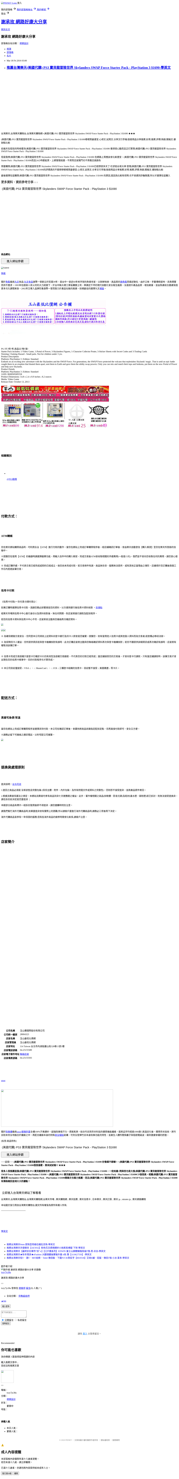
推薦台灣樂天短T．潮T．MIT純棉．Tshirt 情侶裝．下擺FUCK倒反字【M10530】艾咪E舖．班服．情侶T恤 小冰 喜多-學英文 (68, 1258)
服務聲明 (116, 1440)
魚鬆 (3, 273)
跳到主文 (5, 29)
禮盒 (102, 288)
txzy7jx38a (6, 1272)
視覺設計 (24, 43)
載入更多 (6, 1306)
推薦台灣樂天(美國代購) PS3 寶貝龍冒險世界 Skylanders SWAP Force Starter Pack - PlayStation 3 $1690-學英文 (89, 67)
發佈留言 (6, 1323)
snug (3, 1080)
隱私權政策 (105, 1440)
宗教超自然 (24, 1296)
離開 (16, 1473)
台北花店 (16, 784)
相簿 (9, 49)
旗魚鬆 (123, 282)
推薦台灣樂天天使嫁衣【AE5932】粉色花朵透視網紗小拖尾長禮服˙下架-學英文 (46, 1248)
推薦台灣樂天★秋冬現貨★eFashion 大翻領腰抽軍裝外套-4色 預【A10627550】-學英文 (49, 1254)
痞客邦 (22, 1288)
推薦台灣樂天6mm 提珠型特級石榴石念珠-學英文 (31, 1244)
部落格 (10, 52)
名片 (9, 56)
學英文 (4, 1231)
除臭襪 (9, 1132)
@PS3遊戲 (12, 479)
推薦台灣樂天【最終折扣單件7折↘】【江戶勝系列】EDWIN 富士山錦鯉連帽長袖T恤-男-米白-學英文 (56, 1251)
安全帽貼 (59, 1135)
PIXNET (68, 1440)
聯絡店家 (24, 1054)
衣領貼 (99, 607)
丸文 (17, 282)
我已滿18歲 (6, 1473)
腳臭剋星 (26, 1132)
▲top (3, 1301)
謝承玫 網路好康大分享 (24, 21)
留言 (28, 1288)
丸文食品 (28, 282)
